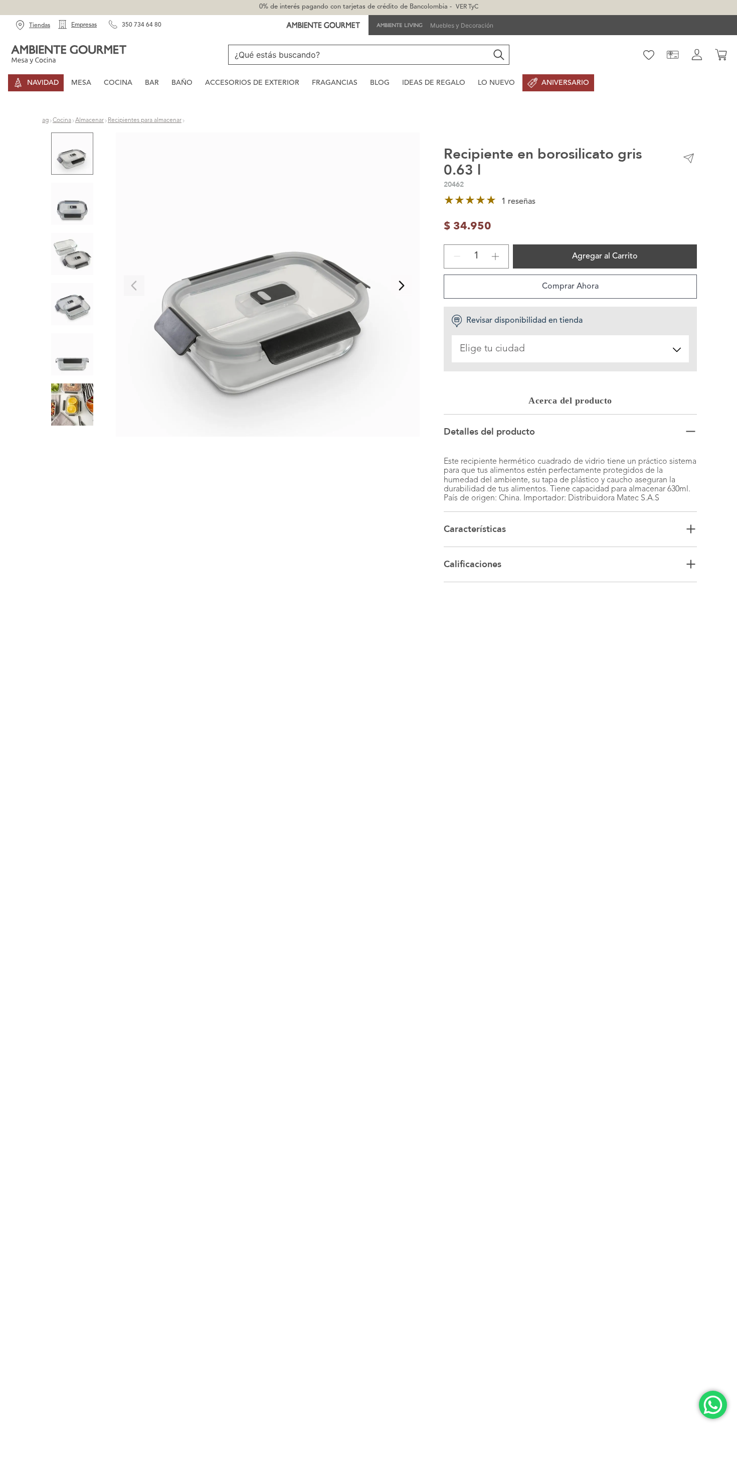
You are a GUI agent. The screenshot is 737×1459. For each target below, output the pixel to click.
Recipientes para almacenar (144, 120)
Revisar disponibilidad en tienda (524, 348)
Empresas (84, 25)
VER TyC (467, 7)
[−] (457, 283)
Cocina (62, 120)
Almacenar (89, 120)
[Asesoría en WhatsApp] (713, 1405)
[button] (268, 285)
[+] (495, 283)
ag (45, 120)
